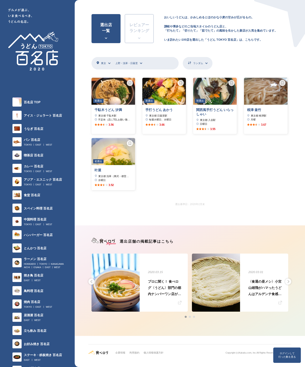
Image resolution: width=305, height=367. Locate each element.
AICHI (27, 267)
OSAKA (37, 267)
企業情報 (120, 352)
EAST (38, 144)
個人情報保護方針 (153, 352)
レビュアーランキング (139, 28)
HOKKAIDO (30, 264)
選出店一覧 (106, 28)
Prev (91, 281)
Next (288, 281)
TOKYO (28, 144)
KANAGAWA (57, 264)
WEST (49, 144)
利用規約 (134, 352)
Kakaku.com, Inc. (247, 352)
